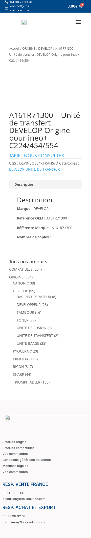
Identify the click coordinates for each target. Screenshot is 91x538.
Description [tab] (24, 184)
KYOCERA (21, 351)
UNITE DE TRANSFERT (44, 169)
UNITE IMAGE (28, 343)
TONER (23, 320)
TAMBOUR (25, 312)
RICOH (18, 366)
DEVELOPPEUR (29, 304)
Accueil (14, 48)
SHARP (18, 374)
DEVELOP (45, 48)
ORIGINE (28, 48)
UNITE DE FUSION (32, 327)
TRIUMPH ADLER (26, 382)
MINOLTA (21, 359)
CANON (19, 283)
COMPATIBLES (21, 269)
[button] (78, 22)
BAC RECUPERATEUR (34, 296)
